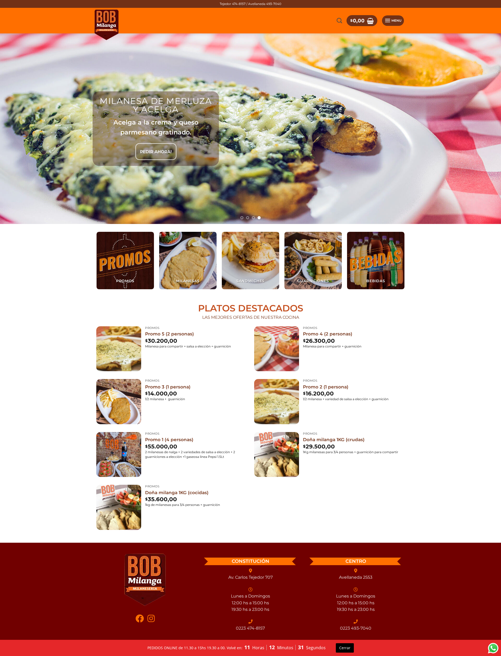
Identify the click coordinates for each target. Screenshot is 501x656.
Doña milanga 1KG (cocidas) (176, 492)
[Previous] (16, 129)
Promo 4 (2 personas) (327, 333)
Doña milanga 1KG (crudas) (334, 439)
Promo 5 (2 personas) (169, 333)
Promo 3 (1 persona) (167, 386)
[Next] (484, 129)
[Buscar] (339, 20)
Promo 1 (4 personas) (169, 439)
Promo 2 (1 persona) (325, 386)
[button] (362, 20)
